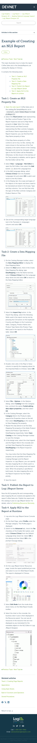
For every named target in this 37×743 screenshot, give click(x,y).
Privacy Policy (17, 740)
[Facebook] (2, 702)
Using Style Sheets (8, 689)
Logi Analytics (6, 14)
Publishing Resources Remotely (23, 503)
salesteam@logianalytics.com (21, 732)
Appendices (6, 685)
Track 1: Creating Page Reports (12, 681)
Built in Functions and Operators (13, 693)
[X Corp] (5, 702)
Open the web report (13, 107)
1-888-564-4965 (20, 730)
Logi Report (16, 14)
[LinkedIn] (8, 702)
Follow (5, 52)
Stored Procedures (8, 696)
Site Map (24, 740)
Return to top (6, 711)
